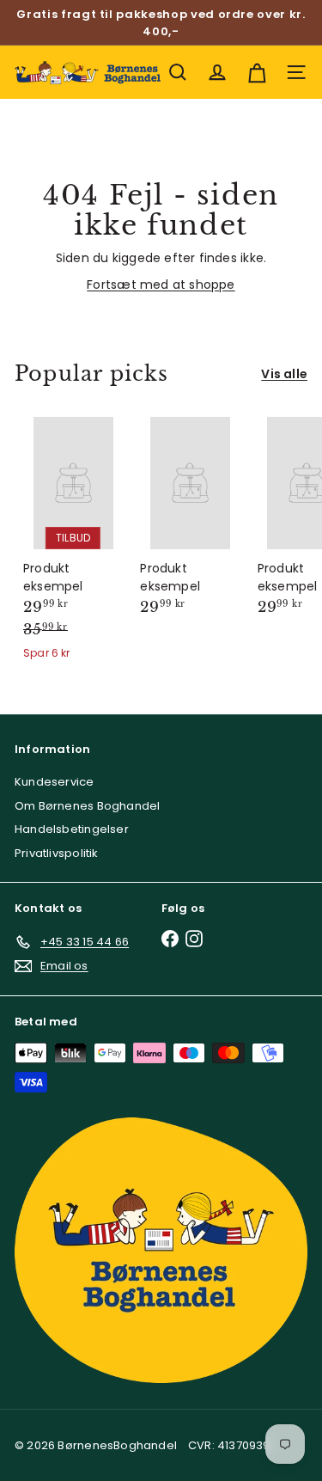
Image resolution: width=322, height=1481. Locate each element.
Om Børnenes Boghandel (87, 806)
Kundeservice (54, 782)
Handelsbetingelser (72, 829)
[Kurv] (256, 72)
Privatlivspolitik (57, 853)
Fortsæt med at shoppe (160, 284)
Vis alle (284, 373)
